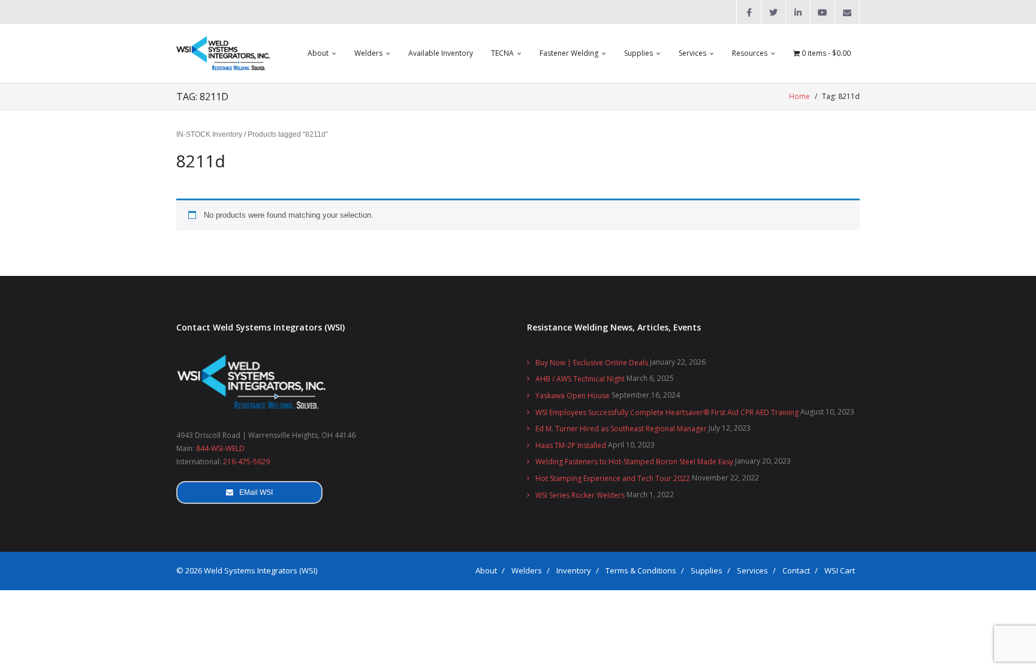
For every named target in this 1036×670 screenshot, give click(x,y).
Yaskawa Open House (572, 395)
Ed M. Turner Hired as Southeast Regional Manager (621, 428)
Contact (796, 570)
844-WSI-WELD (220, 448)
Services (752, 570)
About (486, 570)
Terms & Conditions (641, 570)
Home (799, 96)
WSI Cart (839, 570)
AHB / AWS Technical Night (580, 379)
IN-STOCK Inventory (209, 134)
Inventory (573, 570)
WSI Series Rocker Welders (580, 495)
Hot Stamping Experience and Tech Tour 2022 (612, 478)
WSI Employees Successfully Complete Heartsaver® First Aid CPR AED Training (667, 412)
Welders (526, 570)
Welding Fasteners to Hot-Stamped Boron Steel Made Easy (634, 461)
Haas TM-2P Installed (570, 445)
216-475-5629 (246, 461)
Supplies (706, 570)
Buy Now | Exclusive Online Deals (591, 362)
